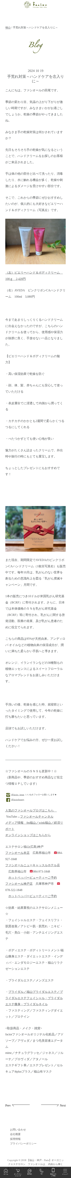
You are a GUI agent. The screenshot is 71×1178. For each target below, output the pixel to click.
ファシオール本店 (17, 853)
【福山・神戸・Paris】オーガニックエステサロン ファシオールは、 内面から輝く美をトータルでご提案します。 (35, 1164)
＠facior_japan (17, 794)
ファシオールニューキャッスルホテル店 (32, 865)
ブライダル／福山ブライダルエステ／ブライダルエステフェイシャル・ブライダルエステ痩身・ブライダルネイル (34, 998)
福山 (8, 27)
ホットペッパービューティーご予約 (32, 877)
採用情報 (15, 1139)
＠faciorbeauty (17, 799)
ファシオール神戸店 (19, 884)
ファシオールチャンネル (36, 816)
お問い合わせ (18, 1129)
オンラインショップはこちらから (28, 835)
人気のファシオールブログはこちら (31, 810)
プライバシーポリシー (23, 1143)
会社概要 (15, 1134)
